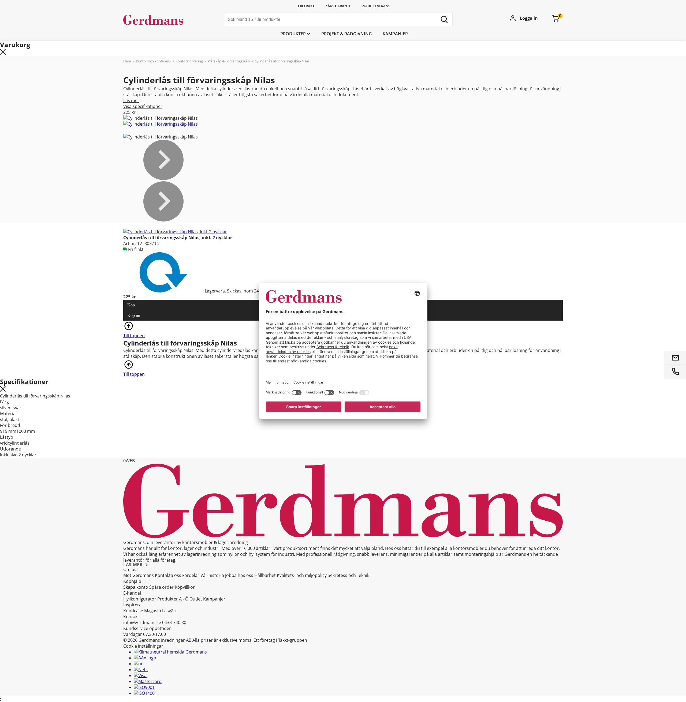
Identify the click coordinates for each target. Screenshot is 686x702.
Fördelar (190, 575)
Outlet (195, 599)
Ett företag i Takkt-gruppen (280, 640)
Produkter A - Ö (172, 599)
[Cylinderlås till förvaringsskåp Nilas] (160, 124)
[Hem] (163, 20)
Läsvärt (169, 611)
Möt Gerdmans (138, 575)
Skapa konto (135, 587)
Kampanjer (395, 34)
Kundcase (133, 611)
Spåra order (161, 587)
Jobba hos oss (239, 575)
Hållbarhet (265, 575)
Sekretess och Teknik (348, 575)
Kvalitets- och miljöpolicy (302, 575)
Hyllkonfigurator (139, 599)
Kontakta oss (168, 575)
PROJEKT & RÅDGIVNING (346, 34)
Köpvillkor (185, 587)
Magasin (152, 611)
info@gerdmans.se (142, 622)
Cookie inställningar (143, 646)
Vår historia (212, 575)
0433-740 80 (174, 622)
